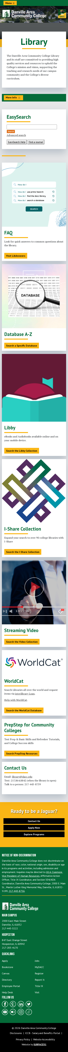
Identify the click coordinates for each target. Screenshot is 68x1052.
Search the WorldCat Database (24, 710)
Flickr (13, 1012)
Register (39, 973)
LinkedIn (21, 1004)
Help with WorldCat (15, 700)
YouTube (5, 1012)
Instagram (21, 1012)
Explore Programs (34, 834)
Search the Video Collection (22, 641)
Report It (40, 979)
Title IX (39, 986)
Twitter (29, 1004)
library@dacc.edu (22, 776)
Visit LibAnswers (15, 255)
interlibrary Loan (25, 693)
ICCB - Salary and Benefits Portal (42, 1033)
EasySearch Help (16, 141)
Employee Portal (11, 986)
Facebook (5, 1004)
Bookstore (7, 967)
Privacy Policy (23, 1039)
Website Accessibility (44, 1039)
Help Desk (7, 992)
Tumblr (13, 1004)
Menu (8, 3)
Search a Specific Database (21, 345)
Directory (7, 979)
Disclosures (16, 1033)
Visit (37, 992)
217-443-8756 (17, 891)
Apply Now (34, 827)
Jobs (37, 960)
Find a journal (36, 141)
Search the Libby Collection (21, 450)
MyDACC (39, 967)
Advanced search (16, 135)
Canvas (5, 973)
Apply (5, 960)
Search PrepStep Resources (21, 753)
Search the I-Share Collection (22, 551)
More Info (11, 97)
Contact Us (34, 821)
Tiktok (29, 1012)
